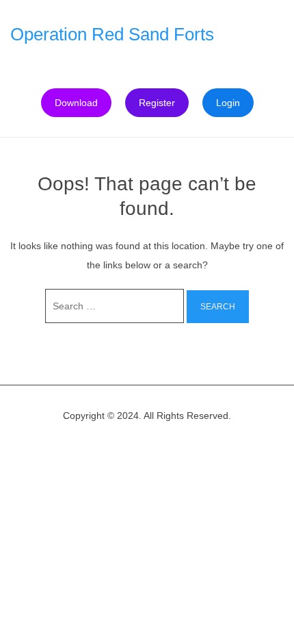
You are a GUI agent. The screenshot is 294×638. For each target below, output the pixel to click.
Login (228, 102)
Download (76, 102)
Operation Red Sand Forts (112, 34)
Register (157, 102)
